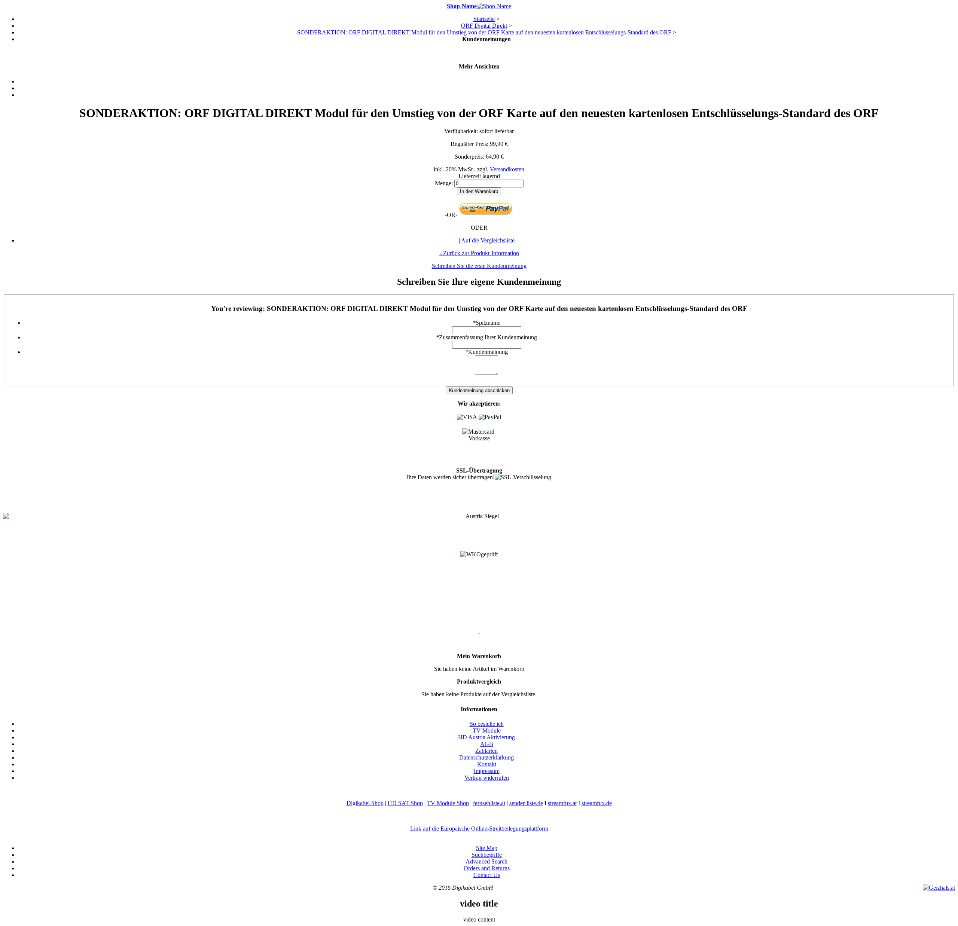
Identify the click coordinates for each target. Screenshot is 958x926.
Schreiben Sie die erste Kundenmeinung (479, 266)
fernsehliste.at (489, 803)
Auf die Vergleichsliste (488, 240)
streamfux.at (562, 803)
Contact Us (486, 875)
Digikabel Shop (365, 803)
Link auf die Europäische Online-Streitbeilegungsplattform (479, 828)
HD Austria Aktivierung (486, 737)
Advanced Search (486, 861)
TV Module (487, 730)
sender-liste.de (526, 803)
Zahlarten (486, 751)
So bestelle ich (487, 724)
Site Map (486, 848)
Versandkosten (507, 169)
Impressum (487, 771)
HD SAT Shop (405, 803)
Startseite (484, 19)
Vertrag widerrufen (486, 777)
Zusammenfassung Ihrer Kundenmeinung (486, 337)
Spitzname (486, 323)
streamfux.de (597, 803)
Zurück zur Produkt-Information (479, 253)
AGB (486, 744)
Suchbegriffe (487, 855)
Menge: (444, 183)
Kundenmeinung (486, 352)
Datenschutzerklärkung (486, 757)
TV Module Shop (448, 803)
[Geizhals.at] (939, 887)
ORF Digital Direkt (484, 25)
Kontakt (486, 764)
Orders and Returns (487, 868)
